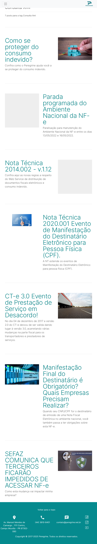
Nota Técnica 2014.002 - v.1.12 (28, 166)
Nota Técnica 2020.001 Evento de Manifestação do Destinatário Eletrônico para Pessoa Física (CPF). (67, 236)
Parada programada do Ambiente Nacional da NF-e (66, 109)
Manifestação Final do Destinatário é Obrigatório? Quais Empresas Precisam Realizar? (66, 386)
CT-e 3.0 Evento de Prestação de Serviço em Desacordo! (28, 305)
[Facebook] (86, 516)
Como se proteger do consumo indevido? (22, 50)
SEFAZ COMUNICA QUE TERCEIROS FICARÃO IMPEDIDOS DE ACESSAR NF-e (29, 469)
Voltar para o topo (46, 509)
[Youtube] (86, 527)
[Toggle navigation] (5, 3)
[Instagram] (86, 522)
